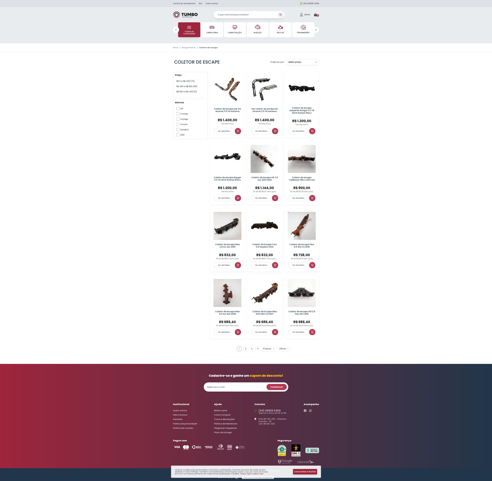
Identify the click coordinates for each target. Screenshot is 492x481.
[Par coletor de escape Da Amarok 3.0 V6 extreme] (265, 89)
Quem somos (212, 3)
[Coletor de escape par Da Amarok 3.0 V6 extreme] (227, 89)
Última (284, 348)
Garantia (177, 419)
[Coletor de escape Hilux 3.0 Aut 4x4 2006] (227, 293)
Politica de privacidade (185, 424)
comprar (238, 131)
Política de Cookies (183, 428)
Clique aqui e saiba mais (251, 473)
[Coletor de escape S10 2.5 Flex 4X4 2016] (302, 293)
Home (175, 47)
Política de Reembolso (225, 424)
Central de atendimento (184, 3)
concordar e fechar (305, 471)
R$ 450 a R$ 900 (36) (186, 86)
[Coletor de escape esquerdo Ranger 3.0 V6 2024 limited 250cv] (302, 89)
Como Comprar (222, 415)
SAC (200, 3)
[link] (185, 81)
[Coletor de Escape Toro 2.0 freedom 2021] (265, 226)
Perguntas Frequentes (225, 428)
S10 (181, 108)
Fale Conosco (180, 415)
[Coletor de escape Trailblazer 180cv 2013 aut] (302, 159)
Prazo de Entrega (223, 432)
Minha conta (220, 410)
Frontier (184, 113)
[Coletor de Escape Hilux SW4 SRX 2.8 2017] (265, 293)
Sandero (184, 129)
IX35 (182, 134)
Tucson (184, 124)
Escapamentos (189, 47)
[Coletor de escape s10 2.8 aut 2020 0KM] (265, 159)
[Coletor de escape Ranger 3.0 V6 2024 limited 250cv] (227, 159)
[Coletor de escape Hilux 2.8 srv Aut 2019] (227, 226)
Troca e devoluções (224, 419)
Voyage (184, 119)
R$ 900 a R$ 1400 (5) (186, 91)
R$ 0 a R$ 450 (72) (185, 81)
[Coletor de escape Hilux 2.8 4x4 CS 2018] (302, 226)
